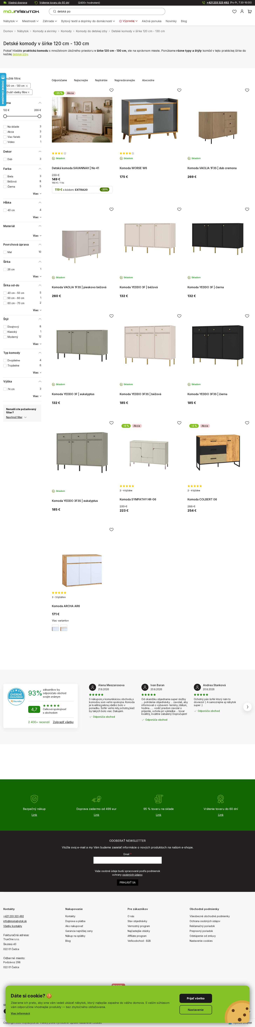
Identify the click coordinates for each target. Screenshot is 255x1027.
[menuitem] (10, 21)
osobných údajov (132, 874)
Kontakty (70, 916)
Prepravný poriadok (201, 930)
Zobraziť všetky (63, 722)
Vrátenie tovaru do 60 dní (54, 2)
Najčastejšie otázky (139, 930)
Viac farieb (24, 136)
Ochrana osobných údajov (205, 921)
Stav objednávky (137, 921)
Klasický (24, 331)
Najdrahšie (101, 80)
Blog (68, 940)
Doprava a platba (75, 921)
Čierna (24, 186)
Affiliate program (137, 935)
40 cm (24, 210)
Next (247, 707)
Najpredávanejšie (125, 80)
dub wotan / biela (63, 628)
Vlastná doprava (17, 2)
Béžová (24, 181)
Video (24, 141)
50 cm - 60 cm (24, 298)
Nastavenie (196, 1010)
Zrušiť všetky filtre (16, 92)
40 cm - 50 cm (24, 292)
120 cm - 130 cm (15, 85)
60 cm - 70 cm (24, 303)
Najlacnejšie (81, 80)
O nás (131, 916)
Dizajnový (24, 326)
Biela (24, 176)
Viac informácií (20, 1013)
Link (34, 815)
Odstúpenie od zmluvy (203, 935)
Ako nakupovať (74, 926)
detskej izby (20, 54)
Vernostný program (139, 926)
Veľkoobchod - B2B (139, 940)
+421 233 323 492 (229, 2)
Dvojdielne (24, 360)
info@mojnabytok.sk (15, 921)
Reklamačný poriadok (202, 926)
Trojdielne (24, 365)
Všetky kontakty (12, 926)
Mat (24, 252)
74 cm (24, 389)
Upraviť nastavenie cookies (86, 1022)
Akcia (24, 131)
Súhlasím (195, 998)
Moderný (24, 336)
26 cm (24, 269)
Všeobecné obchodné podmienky (210, 916)
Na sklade (24, 126)
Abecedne (148, 80)
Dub (24, 159)
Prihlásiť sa (127, 882)
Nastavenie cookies (201, 940)
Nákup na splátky (75, 935)
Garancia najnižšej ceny (79, 930)
